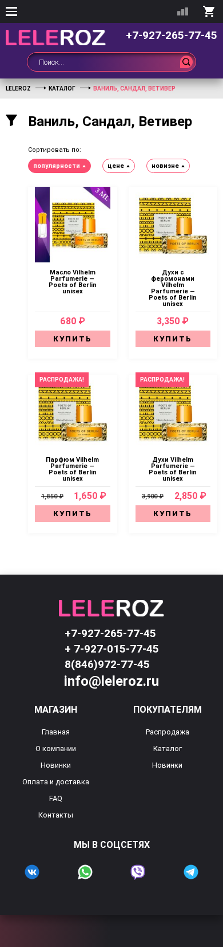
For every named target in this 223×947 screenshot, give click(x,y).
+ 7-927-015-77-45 (112, 648)
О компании (55, 748)
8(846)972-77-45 (107, 664)
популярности (56, 166)
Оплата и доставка (55, 781)
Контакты (55, 815)
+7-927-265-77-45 (171, 35)
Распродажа (167, 732)
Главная (56, 732)
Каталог (167, 748)
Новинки (56, 765)
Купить (72, 339)
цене (115, 166)
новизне (165, 166)
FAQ (55, 798)
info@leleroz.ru (111, 681)
